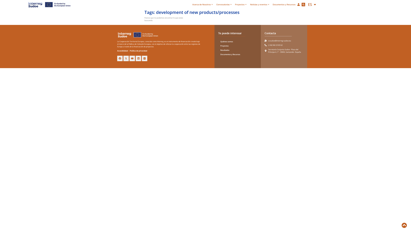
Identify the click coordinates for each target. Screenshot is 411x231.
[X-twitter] (126, 58)
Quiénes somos (226, 41)
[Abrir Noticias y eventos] (268, 4)
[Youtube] (132, 58)
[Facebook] (120, 58)
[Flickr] (144, 58)
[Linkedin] (138, 58)
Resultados (224, 50)
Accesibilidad (122, 51)
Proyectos (224, 46)
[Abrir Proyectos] (246, 4)
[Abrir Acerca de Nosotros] (212, 4)
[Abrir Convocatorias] (231, 4)
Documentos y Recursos (230, 54)
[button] (303, 4)
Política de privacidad (138, 51)
